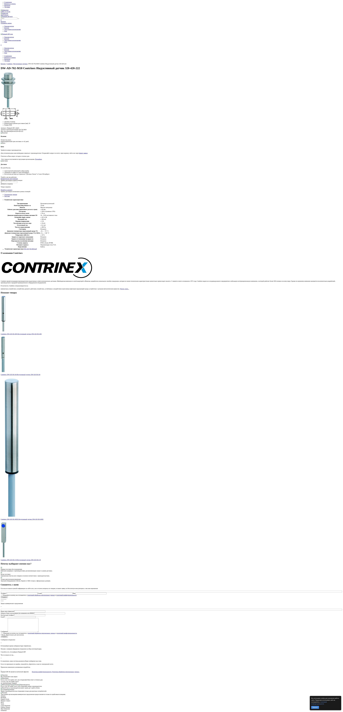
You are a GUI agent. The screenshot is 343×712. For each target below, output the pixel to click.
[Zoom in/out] (5, 599)
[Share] (3, 599)
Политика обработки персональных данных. (65, 672)
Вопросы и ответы (10, 4)
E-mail (40, 593)
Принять (315, 707)
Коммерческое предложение (9, 178)
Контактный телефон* (7, 615)
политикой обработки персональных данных (41, 595)
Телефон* (4, 593)
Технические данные (10, 194)
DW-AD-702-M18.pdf (30, 249)
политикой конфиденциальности (66, 595)
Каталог (6, 28)
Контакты (7, 5)
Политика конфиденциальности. (42, 672)
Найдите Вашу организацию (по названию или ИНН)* (17, 613)
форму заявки (83, 153)
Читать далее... (124, 289)
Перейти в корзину (6, 190)
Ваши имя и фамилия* (7, 611)
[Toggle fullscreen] (4, 599)
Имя (74, 593)
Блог (5, 31)
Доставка (7, 7)
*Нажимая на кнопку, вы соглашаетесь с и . (40, 595)
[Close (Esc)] (1, 599)
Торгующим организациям (12, 29)
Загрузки (7, 196)
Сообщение (4, 631)
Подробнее (38, 159)
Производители (9, 26)
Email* (3, 617)
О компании (8, 2)
